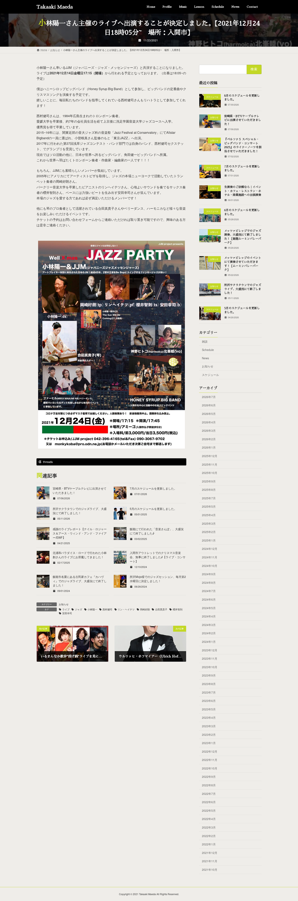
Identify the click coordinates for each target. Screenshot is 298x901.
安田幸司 (67, 613)
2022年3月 (209, 827)
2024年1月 (209, 642)
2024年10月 (209, 565)
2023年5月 (209, 709)
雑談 (205, 341)
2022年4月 (209, 819)
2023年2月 (209, 734)
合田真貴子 (161, 609)
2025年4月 (209, 515)
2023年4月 (209, 717)
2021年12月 (209, 853)
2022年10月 (209, 768)
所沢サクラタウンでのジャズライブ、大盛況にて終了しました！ (80, 511)
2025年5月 (209, 506)
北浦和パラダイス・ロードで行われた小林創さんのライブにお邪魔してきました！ (80, 555)
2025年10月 (209, 473)
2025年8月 (209, 490)
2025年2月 (209, 532)
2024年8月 (209, 583)
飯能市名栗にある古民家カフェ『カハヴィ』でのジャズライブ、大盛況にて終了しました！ (80, 581)
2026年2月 (209, 439)
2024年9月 (209, 574)
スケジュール (210, 375)
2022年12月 (209, 751)
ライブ (66, 609)
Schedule (208, 350)
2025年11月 (209, 464)
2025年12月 (209, 456)
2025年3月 (209, 523)
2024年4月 (209, 616)
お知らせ (64, 604)
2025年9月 (209, 481)
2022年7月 (209, 793)
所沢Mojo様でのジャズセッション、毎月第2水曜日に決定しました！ (158, 579)
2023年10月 (209, 667)
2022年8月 (209, 785)
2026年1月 (209, 447)
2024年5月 (209, 608)
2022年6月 (209, 802)
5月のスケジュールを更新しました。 (153, 509)
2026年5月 (209, 414)
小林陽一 (92, 609)
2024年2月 (209, 633)
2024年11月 (209, 557)
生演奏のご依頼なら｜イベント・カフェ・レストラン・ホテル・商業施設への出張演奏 (242, 191)
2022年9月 (209, 777)
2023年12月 (209, 650)
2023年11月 (209, 658)
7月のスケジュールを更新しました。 (153, 488)
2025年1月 (209, 540)
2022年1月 (209, 844)
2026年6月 (209, 405)
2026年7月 (209, 397)
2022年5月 (209, 810)
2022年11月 (209, 760)
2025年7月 (209, 498)
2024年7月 (209, 591)
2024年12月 (209, 549)
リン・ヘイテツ (126, 609)
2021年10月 (209, 870)
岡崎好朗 (145, 609)
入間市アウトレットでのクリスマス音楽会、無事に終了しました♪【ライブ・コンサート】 (157, 557)
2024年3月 (209, 625)
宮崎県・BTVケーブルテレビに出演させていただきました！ (242, 120)
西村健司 (107, 609)
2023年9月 (209, 675)
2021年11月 (209, 861)
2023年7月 (209, 692)
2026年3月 (209, 430)
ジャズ (78, 609)
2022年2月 (209, 836)
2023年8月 (209, 684)
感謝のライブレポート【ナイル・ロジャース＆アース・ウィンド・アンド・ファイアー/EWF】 (80, 533)
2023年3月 (209, 726)
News (205, 358)
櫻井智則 (177, 609)
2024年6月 (209, 599)
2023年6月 (209, 701)
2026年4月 (209, 422)
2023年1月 (209, 743)
